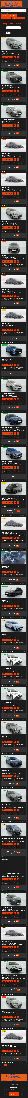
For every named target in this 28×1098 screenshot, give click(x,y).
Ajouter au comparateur (9, 68)
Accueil (14, 1082)
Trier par (4, 28)
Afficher (4, 33)
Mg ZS (22, 18)
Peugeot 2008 (15, 18)
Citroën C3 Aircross (6, 18)
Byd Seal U (4, 15)
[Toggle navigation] (25, 4)
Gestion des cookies (14, 1087)
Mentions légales (14, 1084)
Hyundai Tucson (12, 15)
